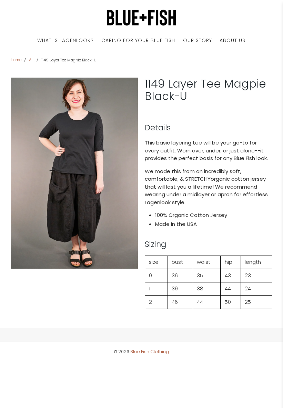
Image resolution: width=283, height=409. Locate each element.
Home (16, 60)
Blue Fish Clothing (149, 352)
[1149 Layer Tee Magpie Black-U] (74, 173)
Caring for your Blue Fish (138, 40)
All (31, 60)
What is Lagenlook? (65, 40)
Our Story (197, 40)
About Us (232, 40)
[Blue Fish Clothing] (141, 17)
